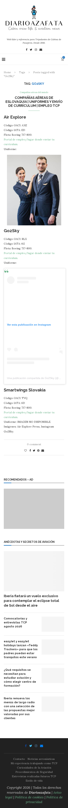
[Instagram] (36, 50)
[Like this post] (25, 450)
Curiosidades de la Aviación (34, 767)
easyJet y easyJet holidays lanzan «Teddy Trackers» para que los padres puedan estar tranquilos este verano (21, 649)
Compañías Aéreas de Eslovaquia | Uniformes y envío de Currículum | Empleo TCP (34, 102)
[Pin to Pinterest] (38, 450)
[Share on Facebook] (30, 450)
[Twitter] (31, 50)
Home (7, 72)
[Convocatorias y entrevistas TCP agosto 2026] (53, 624)
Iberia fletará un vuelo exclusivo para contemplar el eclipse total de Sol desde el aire (31, 600)
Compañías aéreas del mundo (34, 92)
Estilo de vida (34, 780)
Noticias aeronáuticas (41, 759)
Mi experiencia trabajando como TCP (34, 763)
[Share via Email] (42, 450)
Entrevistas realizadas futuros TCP (34, 776)
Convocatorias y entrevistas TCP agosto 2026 (15, 622)
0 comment (34, 444)
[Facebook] (26, 50)
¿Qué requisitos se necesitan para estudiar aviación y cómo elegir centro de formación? (20, 677)
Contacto (19, 759)
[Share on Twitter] (34, 450)
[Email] (40, 50)
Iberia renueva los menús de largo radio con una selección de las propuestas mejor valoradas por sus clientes (19, 708)
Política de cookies (29, 797)
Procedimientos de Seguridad (34, 772)
